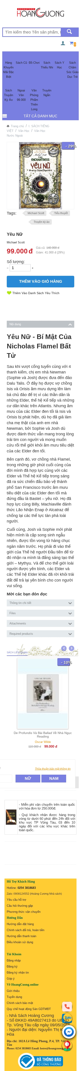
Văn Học (23, 131)
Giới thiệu (13, 991)
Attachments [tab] (17, 623)
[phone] (67, 1006)
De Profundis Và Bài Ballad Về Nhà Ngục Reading (43, 734)
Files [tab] (12, 613)
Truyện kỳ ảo (42, 221)
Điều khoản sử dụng (20, 942)
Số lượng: (16, 261)
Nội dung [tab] (15, 324)
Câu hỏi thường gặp (20, 905)
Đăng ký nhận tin (18, 972)
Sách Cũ (21, 62)
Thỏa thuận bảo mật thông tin (53, 768)
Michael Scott (36, 213)
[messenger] (69, 1032)
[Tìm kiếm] (69, 32)
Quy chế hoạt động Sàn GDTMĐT (29, 1009)
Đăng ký (12, 966)
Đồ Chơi (34, 62)
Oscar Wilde (43, 742)
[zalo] (67, 1018)
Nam (53, 778)
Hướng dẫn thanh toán (21, 936)
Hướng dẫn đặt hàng (20, 924)
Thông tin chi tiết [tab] (20, 603)
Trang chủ (17, 126)
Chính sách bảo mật (20, 1003)
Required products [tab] (21, 633)
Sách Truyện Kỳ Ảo (8, 95)
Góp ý (11, 978)
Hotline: (21, 888)
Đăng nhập (14, 960)
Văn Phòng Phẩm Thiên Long (34, 100)
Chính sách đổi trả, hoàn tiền (25, 930)
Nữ (28, 778)
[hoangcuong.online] (40, 12)
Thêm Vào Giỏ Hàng (40, 281)
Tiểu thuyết (61, 213)
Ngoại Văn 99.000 (21, 95)
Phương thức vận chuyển (23, 911)
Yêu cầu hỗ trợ (16, 899)
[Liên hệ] (67, 1045)
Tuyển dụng (14, 997)
